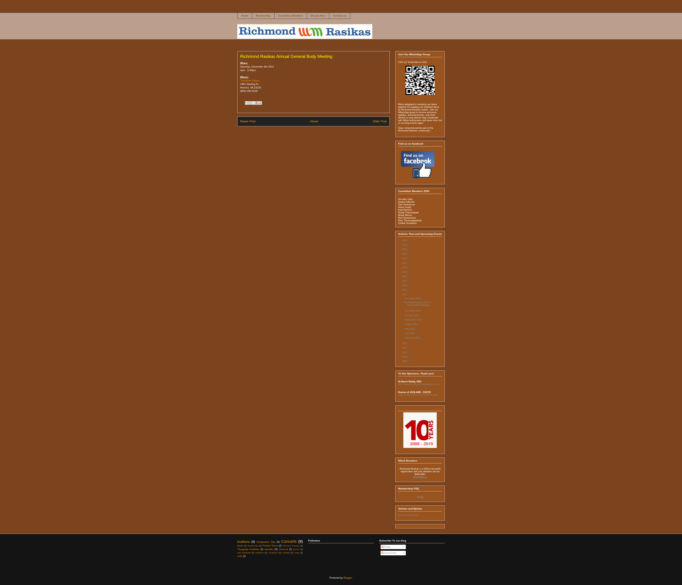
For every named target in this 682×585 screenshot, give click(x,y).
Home (244, 15)
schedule (286, 553)
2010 (405, 357)
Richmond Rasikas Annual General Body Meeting (417, 304)
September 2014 (413, 319)
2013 (405, 343)
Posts (386, 546)
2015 (405, 290)
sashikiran (259, 553)
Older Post (380, 121)
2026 (405, 240)
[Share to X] (253, 103)
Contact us (339, 15)
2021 (405, 263)
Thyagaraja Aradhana (248, 549)
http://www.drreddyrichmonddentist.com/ (418, 384)
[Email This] (246, 103)
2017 (405, 281)
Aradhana (243, 541)
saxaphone (273, 553)
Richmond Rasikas (243, 10)
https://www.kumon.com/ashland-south (418, 395)
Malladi (240, 546)
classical (283, 549)
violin (239, 556)
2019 (405, 272)
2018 (405, 276)
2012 (405, 347)
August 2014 (411, 324)
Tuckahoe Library (250, 80)
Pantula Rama (270, 546)
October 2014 (412, 315)
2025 (405, 245)
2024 (405, 249)
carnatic (268, 549)
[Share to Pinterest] (260, 103)
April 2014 (410, 333)
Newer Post (248, 121)
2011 (405, 352)
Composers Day (265, 541)
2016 (405, 285)
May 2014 (410, 328)
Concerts (289, 541)
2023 (405, 254)
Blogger (347, 577)
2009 (405, 361)
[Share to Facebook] (257, 103)
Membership (263, 15)
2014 (405, 294)
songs (296, 553)
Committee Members (290, 15)
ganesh (296, 549)
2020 (405, 267)
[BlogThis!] (250, 103)
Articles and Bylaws (408, 515)
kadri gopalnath (244, 553)
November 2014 (413, 310)
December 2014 (413, 298)
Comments (389, 552)
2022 (405, 258)
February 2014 (412, 337)
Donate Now (318, 15)
